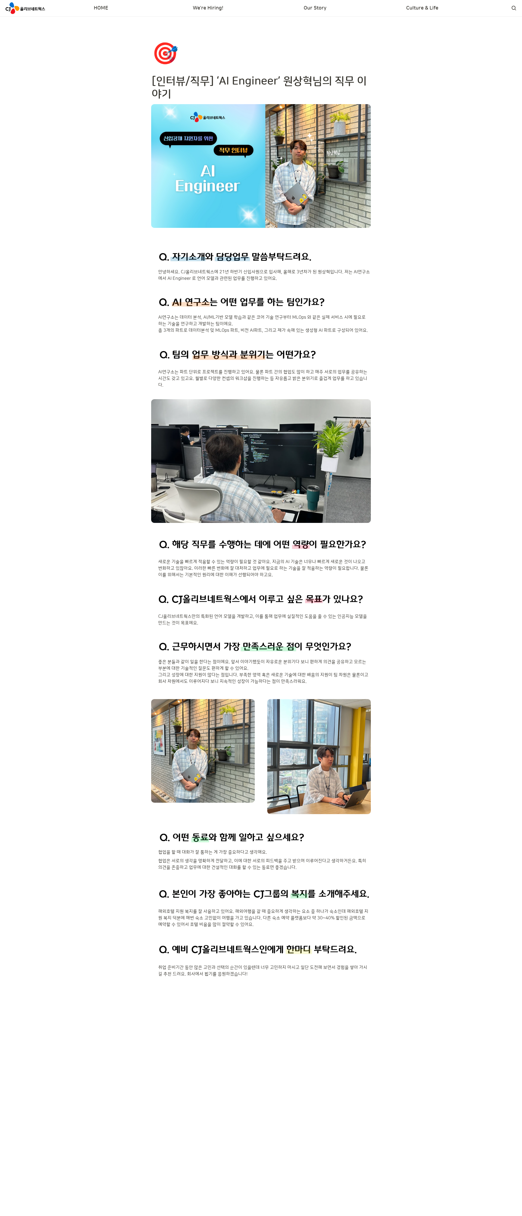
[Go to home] (25, 8)
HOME (101, 8)
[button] (513, 8)
